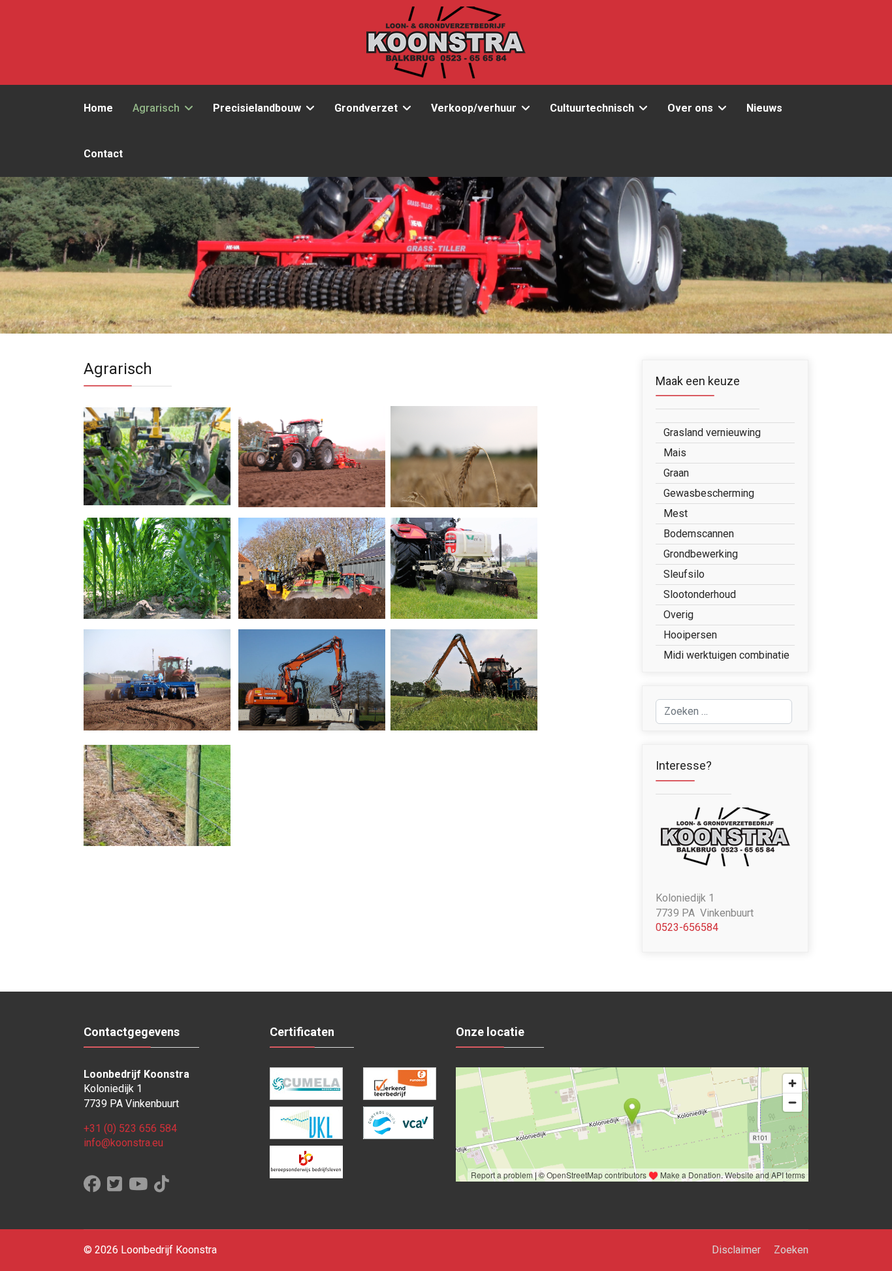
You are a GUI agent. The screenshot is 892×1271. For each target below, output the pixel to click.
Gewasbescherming (708, 493)
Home (98, 108)
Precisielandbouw (257, 108)
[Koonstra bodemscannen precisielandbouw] (463, 567)
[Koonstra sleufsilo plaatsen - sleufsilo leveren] (311, 679)
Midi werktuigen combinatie (726, 655)
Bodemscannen (698, 533)
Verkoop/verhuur (474, 108)
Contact (103, 154)
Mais (674, 453)
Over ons (690, 108)
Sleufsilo (684, 574)
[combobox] (724, 711)
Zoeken (791, 1250)
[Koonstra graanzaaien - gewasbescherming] (463, 456)
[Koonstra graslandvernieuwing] (311, 456)
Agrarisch (156, 108)
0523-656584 (687, 927)
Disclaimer (736, 1250)
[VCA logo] (400, 1122)
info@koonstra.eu (123, 1143)
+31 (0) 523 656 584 (130, 1128)
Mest (675, 513)
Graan (676, 473)
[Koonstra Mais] (157, 456)
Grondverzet (366, 108)
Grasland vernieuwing (712, 432)
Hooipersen (690, 635)
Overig (678, 614)
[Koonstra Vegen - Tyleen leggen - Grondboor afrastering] (157, 795)
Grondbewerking (700, 554)
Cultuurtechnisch (592, 108)
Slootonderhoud (699, 594)
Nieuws (764, 108)
